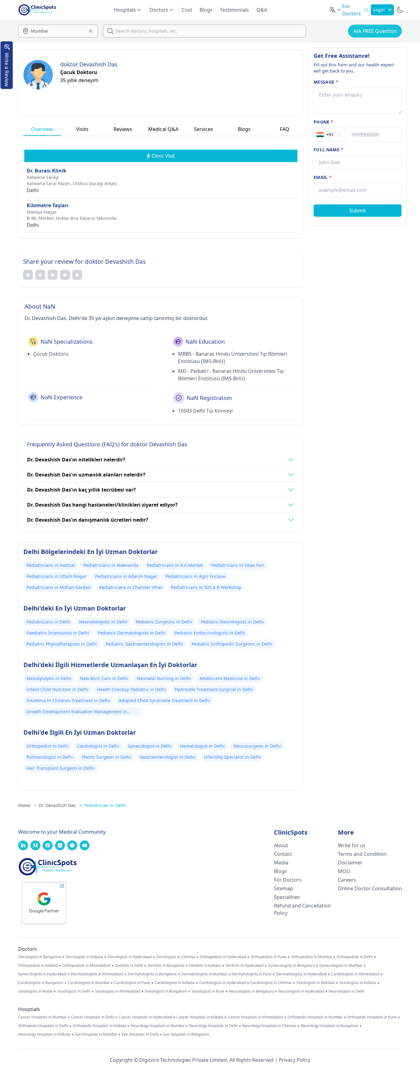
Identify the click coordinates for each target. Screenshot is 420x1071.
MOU (344, 871)
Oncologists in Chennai (175, 956)
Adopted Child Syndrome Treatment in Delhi (164, 700)
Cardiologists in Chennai (271, 982)
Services (203, 129)
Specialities (287, 897)
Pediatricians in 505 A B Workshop (206, 587)
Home (27, 805)
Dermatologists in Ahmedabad (97, 974)
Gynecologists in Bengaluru (291, 965)
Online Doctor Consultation (370, 888)
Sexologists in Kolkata (357, 982)
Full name (328, 149)
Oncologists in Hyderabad (130, 956)
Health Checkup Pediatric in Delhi (131, 689)
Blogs (206, 9)
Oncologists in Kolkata (84, 956)
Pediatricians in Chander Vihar (130, 587)
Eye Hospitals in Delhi (140, 1034)
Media (281, 862)
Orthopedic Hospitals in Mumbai (315, 1017)
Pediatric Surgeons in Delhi (164, 622)
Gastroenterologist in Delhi (167, 757)
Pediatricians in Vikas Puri (237, 565)
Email (322, 177)
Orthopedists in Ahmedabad (86, 965)
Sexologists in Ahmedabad (117, 991)
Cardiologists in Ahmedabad (355, 974)
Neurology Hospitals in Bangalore (329, 1025)
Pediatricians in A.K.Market (175, 565)
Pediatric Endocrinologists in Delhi (209, 633)
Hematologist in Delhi (202, 746)
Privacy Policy (294, 1060)
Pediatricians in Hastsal (50, 565)
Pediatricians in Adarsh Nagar (126, 576)
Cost (187, 9)
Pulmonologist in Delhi (49, 757)
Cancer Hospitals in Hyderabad (145, 1017)
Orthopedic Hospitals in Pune (372, 1017)
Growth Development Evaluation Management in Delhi (76, 712)
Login (379, 10)
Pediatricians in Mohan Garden (58, 587)
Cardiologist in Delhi (98, 746)
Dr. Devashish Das (60, 805)
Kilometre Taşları (48, 205)
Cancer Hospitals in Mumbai (42, 1017)
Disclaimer (350, 862)
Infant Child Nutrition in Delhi (57, 689)
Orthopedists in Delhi (355, 956)
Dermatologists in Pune (251, 974)
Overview (42, 129)
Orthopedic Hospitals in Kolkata (99, 1025)
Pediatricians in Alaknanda (110, 565)
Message (326, 82)
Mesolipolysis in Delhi (48, 678)
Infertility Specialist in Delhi (232, 757)
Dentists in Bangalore (166, 965)
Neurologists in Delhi (346, 991)
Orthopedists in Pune (268, 956)
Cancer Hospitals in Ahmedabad (255, 1017)
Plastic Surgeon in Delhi (106, 757)
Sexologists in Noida (35, 991)
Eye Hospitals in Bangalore (186, 1034)
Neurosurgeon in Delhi (257, 746)
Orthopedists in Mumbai (311, 956)
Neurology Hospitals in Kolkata (44, 1034)
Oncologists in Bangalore (39, 956)
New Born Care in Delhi (104, 678)
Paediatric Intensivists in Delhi (57, 633)
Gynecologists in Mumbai (341, 965)
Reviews (122, 129)
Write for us (352, 845)
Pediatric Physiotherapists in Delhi (61, 644)
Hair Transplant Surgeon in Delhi (60, 768)
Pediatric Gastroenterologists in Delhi (144, 644)
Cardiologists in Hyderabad (222, 982)
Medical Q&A (163, 129)
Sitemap (283, 888)
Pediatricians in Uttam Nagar (56, 576)
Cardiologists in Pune (132, 982)
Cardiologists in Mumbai (88, 982)
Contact (283, 854)
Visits (82, 129)
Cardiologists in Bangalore (40, 982)
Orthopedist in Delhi (47, 746)
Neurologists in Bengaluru (251, 991)
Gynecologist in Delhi (150, 746)
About (281, 845)
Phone (323, 122)
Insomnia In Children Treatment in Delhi (68, 700)
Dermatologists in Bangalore (152, 974)
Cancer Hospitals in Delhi (92, 1017)
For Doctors (288, 879)
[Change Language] (335, 10)
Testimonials (234, 9)
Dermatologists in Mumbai (204, 974)
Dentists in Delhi (129, 965)
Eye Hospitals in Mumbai (96, 1034)
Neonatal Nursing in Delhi (164, 678)
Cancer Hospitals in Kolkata (199, 1017)
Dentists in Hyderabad (244, 965)
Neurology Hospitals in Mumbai (157, 1025)
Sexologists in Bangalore (166, 991)
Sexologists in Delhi (73, 991)
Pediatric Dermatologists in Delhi (132, 633)
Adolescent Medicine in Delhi (230, 678)
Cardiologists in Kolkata (175, 982)
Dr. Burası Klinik (46, 170)
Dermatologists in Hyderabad (301, 974)
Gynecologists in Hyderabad (42, 974)
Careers (347, 879)
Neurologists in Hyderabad (301, 991)
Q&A (261, 9)
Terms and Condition (362, 854)
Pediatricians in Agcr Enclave (195, 576)
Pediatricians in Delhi (48, 622)
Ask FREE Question (375, 31)
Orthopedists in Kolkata (38, 965)
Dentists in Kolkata (205, 965)
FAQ (284, 129)
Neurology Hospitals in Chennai (269, 1025)
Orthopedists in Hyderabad (223, 956)
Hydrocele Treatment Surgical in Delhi (214, 689)
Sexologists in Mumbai (315, 982)
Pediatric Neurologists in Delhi (232, 622)
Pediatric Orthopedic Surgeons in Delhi (232, 644)
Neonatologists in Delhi (103, 622)
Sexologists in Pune (208, 991)
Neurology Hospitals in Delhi (213, 1025)
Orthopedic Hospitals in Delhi (43, 1025)
